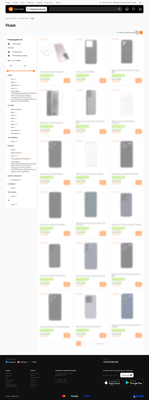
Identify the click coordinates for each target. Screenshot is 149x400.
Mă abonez (126, 375)
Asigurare (33, 379)
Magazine (8, 376)
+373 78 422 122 (107, 2)
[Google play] (133, 382)
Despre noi (30, 2)
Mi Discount (34, 384)
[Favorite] (133, 9)
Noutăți (8, 2)
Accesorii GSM (24, 18)
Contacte (39, 2)
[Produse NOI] (9, 52)
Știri (7, 378)
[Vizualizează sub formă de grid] (141, 32)
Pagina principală (11, 18)
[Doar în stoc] (9, 44)
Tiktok (34, 362)
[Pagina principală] (16, 9)
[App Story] (112, 382)
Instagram (23, 362)
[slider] (8, 71)
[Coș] (140, 9)
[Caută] (119, 9)
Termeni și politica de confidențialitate (11, 385)
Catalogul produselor (37, 9)
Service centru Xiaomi (35, 374)
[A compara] (127, 9)
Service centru (48, 2)
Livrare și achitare (36, 377)
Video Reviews (10, 380)
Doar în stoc (16, 44)
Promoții (15, 2)
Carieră (22, 2)
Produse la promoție (19, 55)
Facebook (12, 362)
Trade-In (58, 2)
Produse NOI (17, 52)
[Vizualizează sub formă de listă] (137, 32)
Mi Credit (33, 382)
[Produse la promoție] (9, 55)
